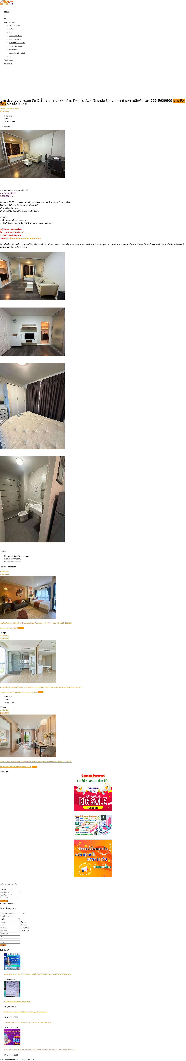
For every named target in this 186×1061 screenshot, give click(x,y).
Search (3, 945)
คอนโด (11, 29)
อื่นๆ (10, 56)
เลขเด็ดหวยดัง (8, 63)
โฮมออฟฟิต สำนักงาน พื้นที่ (17, 53)
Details (21, 628)
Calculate (4, 901)
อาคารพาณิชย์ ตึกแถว (15, 36)
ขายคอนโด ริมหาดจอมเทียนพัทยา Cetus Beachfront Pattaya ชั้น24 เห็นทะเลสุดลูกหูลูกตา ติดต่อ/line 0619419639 (41, 687)
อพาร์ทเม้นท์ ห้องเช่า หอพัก (17, 43)
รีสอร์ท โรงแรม (13, 50)
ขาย (5, 15)
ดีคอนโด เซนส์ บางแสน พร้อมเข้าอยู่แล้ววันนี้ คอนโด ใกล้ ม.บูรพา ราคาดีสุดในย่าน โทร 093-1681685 (36, 762)
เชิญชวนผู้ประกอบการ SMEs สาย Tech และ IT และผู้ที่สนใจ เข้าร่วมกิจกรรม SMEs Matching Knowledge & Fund (37, 974)
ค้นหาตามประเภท (9, 22)
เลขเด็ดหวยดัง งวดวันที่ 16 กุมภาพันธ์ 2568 (17, 1002)
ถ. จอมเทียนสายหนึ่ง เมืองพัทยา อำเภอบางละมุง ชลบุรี (19, 692)
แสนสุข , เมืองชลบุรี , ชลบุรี (9, 109)
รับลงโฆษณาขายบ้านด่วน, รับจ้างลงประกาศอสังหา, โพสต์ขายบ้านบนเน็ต (25, 1012)
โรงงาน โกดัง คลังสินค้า (16, 46)
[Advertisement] (93, 82)
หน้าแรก (6, 12)
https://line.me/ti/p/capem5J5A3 (25, 238)
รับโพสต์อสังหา (8, 60)
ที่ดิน (10, 32)
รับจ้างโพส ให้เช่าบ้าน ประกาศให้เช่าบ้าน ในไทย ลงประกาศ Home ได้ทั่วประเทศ (27, 1022)
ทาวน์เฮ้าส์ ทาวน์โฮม (15, 39)
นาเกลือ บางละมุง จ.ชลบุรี (9, 628)
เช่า (5, 19)
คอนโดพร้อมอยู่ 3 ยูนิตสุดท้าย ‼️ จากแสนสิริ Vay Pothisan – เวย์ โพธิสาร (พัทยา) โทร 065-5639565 (36, 623)
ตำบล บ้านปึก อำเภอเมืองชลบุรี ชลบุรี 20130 (15, 767)
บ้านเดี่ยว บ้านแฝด (14, 25)
